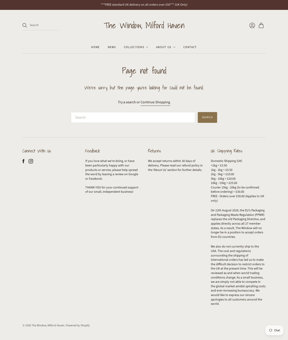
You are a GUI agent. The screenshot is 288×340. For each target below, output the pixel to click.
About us (163, 47)
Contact (190, 47)
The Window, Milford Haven (144, 25)
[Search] (24, 25)
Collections (134, 47)
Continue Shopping (155, 102)
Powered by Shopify (78, 325)
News (112, 47)
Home (95, 47)
